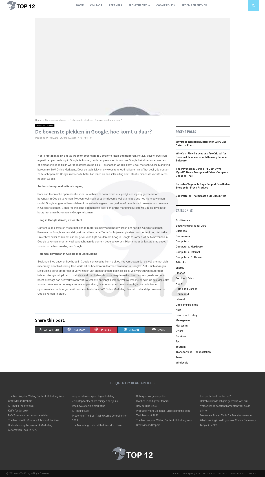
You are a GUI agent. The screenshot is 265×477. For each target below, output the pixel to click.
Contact (96, 5)
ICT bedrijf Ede (80, 410)
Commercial (183, 236)
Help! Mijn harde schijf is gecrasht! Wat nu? (224, 401)
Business (181, 230)
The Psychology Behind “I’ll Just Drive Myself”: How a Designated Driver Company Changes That (202, 172)
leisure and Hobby (186, 315)
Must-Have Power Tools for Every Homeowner (226, 415)
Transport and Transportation (193, 352)
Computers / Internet (45, 126)
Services (181, 336)
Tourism (181, 346)
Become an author (194, 5)
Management (183, 320)
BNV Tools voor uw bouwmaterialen (28, 415)
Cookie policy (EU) (191, 473)
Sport (179, 341)
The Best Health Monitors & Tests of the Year (33, 420)
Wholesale (182, 362)
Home (80, 5)
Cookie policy (165, 5)
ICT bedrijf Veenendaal (21, 405)
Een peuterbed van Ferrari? (215, 396)
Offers (179, 330)
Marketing (182, 325)
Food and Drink (185, 278)
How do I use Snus (146, 405)
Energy (180, 267)
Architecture (183, 220)
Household (182, 294)
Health (179, 283)
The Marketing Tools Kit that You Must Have (97, 425)
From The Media (139, 5)
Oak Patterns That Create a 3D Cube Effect (201, 195)
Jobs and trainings (187, 304)
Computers (182, 241)
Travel (179, 357)
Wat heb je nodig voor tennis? (152, 401)
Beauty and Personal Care (191, 225)
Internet (180, 299)
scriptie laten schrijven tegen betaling (93, 396)
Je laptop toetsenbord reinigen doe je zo (95, 401)
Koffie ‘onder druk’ (18, 410)
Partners (115, 5)
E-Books (181, 262)
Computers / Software (189, 257)
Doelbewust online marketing (88, 405)
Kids (178, 309)
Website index (237, 473)
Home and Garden (186, 288)
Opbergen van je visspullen (151, 396)
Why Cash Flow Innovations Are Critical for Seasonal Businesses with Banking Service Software (201, 157)
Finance (180, 273)
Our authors (209, 473)
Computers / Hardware (189, 246)
